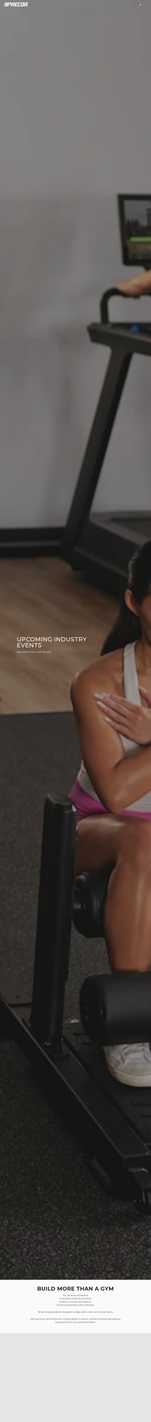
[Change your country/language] (139, 4)
